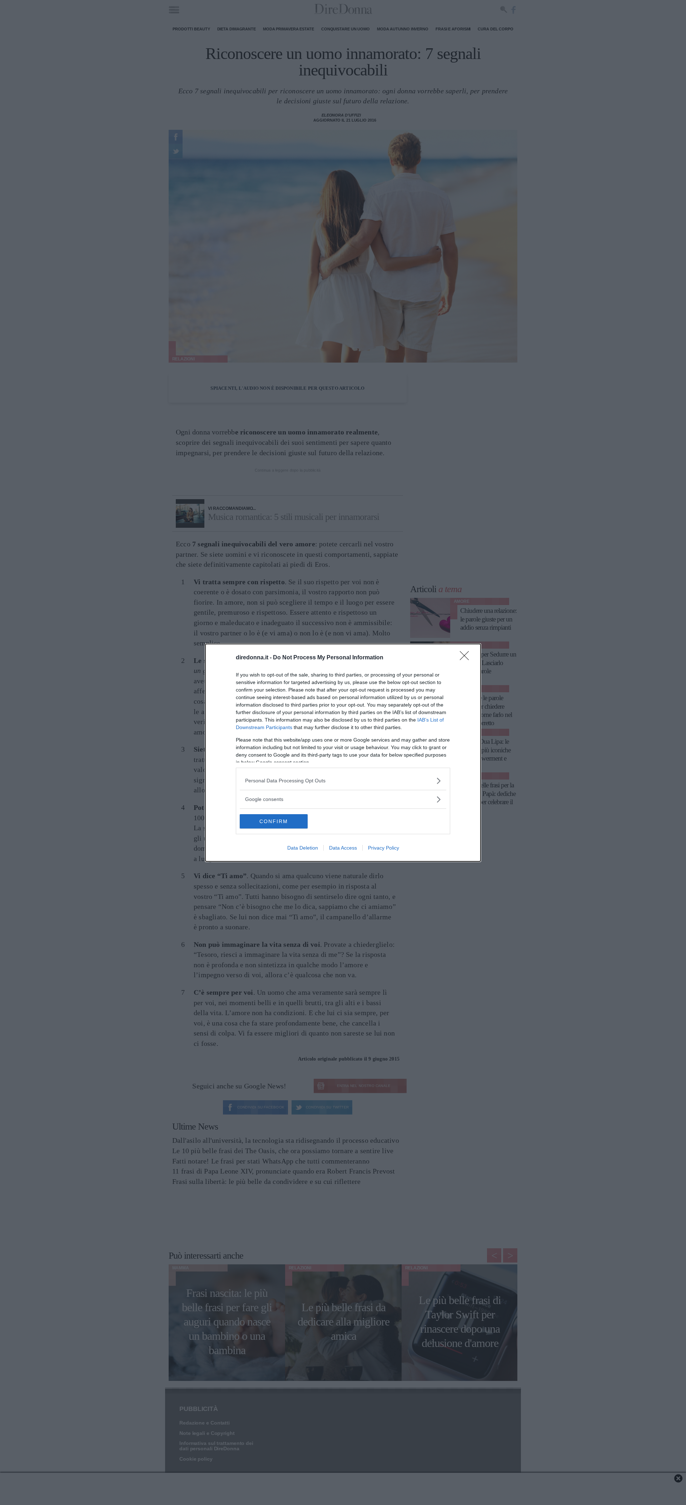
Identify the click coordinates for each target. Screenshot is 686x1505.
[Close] (466, 658)
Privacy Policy (383, 848)
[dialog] (343, 752)
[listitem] (343, 781)
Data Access (343, 848)
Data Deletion (302, 848)
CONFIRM (273, 821)
